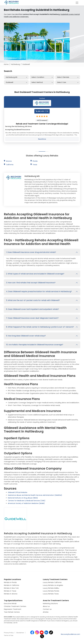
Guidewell (26, 64)
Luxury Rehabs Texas (51, 594)
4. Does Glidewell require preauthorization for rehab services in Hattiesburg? (39, 291)
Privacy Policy (9, 633)
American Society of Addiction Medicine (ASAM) (26, 503)
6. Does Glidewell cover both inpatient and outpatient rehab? (32, 309)
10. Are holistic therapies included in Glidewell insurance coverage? (34, 344)
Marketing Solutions (50, 603)
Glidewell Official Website (17, 492)
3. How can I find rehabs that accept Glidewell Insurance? (30, 282)
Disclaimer (20, 633)
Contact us (47, 609)
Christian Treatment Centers (15, 606)
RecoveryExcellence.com (70, 634)
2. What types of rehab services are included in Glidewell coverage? (35, 274)
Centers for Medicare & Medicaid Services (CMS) (26, 501)
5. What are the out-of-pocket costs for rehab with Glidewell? (33, 300)
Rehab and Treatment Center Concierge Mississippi (42, 123)
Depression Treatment (12, 609)
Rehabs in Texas (10, 591)
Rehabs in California (11, 585)
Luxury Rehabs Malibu (51, 588)
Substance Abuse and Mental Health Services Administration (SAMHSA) (35, 495)
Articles (45, 612)
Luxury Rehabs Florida (51, 591)
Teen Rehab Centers (12, 612)
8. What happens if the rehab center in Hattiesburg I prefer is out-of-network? (40, 327)
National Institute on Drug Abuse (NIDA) (23, 498)
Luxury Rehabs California (52, 582)
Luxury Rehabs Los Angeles (53, 585)
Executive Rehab (10, 603)
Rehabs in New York (11, 588)
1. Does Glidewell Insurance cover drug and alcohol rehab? (31, 252)
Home (6, 64)
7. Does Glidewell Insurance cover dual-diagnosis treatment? (32, 318)
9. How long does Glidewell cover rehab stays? (26, 336)
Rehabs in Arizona (10, 594)
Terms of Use (8, 635)
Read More (42, 139)
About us (46, 606)
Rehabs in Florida (10, 582)
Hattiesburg (15, 64)
